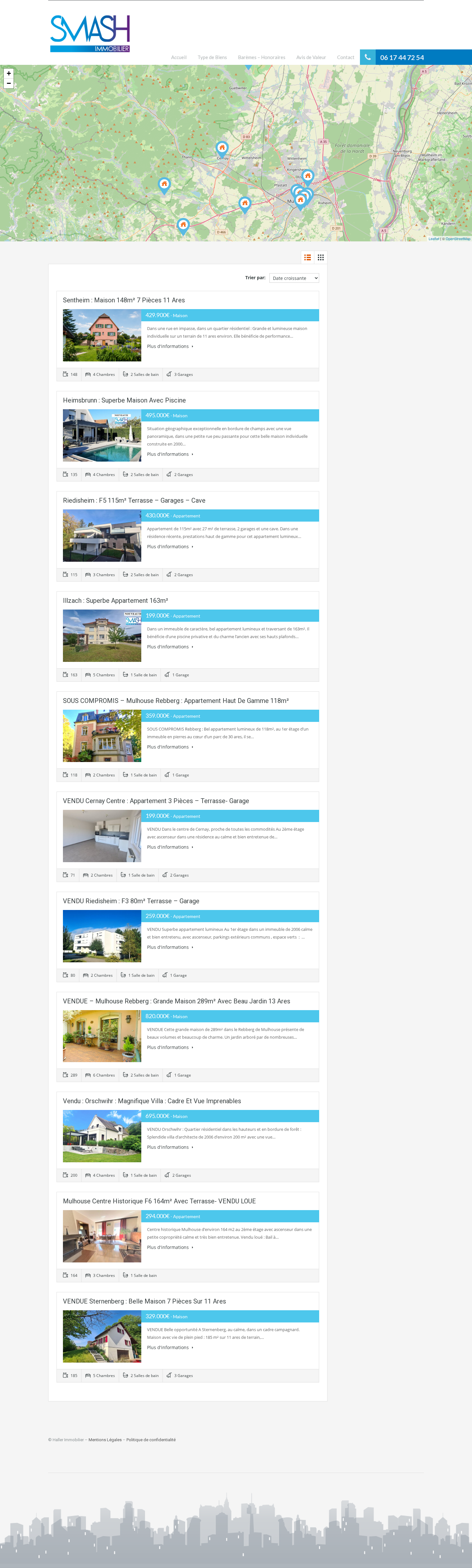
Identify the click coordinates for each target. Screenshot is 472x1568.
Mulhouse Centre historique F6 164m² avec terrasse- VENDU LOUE (159, 1201)
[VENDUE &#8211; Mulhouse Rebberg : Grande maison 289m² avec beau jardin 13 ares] (300, 202)
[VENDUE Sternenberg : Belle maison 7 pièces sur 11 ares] (183, 227)
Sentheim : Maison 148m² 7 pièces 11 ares (124, 300)
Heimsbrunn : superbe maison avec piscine (124, 400)
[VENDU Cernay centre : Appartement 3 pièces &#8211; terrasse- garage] (222, 150)
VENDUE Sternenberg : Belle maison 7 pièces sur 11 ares (144, 1301)
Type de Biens (212, 57)
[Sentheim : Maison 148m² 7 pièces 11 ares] (164, 186)
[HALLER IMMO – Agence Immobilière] (90, 37)
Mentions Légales (105, 1439)
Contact (345, 57)
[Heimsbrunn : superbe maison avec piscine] (245, 205)
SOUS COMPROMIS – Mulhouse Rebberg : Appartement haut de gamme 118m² (176, 701)
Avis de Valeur (311, 57)
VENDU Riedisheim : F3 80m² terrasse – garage (131, 901)
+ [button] (9, 73)
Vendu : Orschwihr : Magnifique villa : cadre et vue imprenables (152, 1101)
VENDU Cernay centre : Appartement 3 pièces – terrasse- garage (156, 801)
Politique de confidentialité (151, 1439)
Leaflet (434, 238)
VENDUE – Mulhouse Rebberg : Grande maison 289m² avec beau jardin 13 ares (176, 1001)
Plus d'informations (168, 346)
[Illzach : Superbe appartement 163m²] (308, 178)
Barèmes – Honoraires (261, 57)
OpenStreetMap (458, 238)
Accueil (179, 57)
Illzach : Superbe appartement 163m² (115, 600)
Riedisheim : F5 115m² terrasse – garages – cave (134, 500)
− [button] (9, 83)
